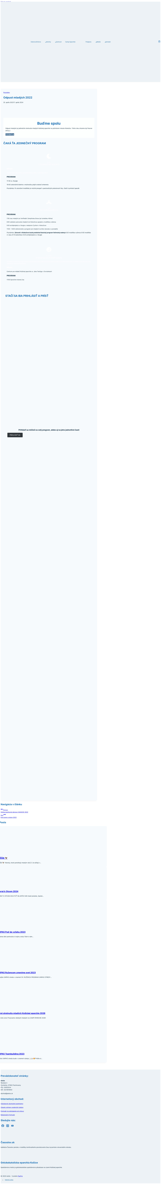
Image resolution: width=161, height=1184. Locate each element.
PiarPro (20, 1176)
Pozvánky (6, 92)
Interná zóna (9, 1180)
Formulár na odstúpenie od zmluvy (12, 1111)
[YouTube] (12, 1126)
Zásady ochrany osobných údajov (12, 1107)
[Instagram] (8, 1126)
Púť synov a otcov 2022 (9, 816)
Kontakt (108, 42)
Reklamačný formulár (8, 1115)
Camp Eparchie (70, 42)
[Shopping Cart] (159, 42)
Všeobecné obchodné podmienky (12, 1104)
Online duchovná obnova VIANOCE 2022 (14, 811)
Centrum (59, 42)
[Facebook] (3, 1126)
